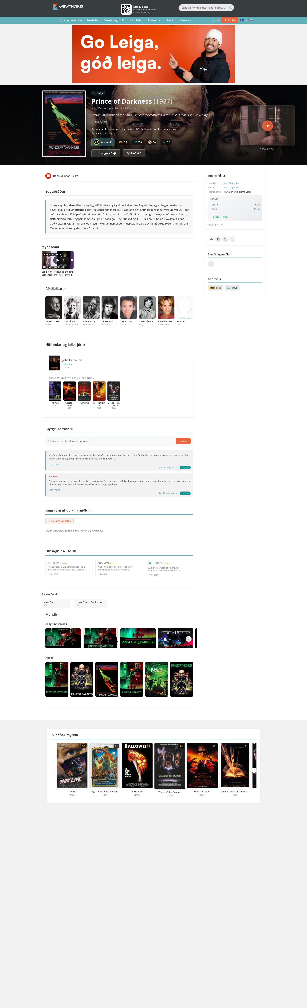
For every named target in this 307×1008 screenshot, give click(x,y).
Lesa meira (54, 464)
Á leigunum (154, 20)
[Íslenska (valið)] (242, 20)
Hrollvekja (98, 93)
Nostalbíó (93, 20)
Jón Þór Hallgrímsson (169, 467)
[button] (189, 639)
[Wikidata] (211, 263)
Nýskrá (215, 20)
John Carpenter (72, 360)
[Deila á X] (225, 239)
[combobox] (206, 7)
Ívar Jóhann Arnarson (169, 493)
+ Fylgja (185, 467)
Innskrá (183, 441)
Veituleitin (136, 20)
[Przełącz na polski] (251, 20)
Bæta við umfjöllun (59, 521)
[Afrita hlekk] (232, 239)
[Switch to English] (247, 20)
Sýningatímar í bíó (71, 20)
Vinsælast (186, 20)
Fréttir (171, 20)
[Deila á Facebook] (218, 239)
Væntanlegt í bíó (114, 20)
